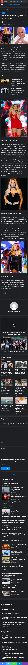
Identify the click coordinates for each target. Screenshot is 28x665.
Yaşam (9, 9)
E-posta (3, 448)
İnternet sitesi (4, 454)
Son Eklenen (14, 475)
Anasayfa (4, 9)
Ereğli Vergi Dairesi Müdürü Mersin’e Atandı (18, 510)
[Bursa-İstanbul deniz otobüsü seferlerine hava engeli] (7, 400)
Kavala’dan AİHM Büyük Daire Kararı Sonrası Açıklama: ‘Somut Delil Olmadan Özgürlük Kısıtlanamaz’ (13, 522)
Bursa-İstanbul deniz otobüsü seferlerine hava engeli (7, 407)
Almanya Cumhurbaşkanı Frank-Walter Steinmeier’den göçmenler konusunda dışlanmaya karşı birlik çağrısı (12, 573)
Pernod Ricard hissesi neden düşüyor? (12, 540)
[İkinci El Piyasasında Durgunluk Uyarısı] (6, 581)
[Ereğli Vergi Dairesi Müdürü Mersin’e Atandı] (6, 512)
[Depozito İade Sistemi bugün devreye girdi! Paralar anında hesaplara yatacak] (6, 497)
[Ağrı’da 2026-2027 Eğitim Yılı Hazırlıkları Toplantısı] (6, 593)
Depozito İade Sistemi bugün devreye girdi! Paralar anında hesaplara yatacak (18, 496)
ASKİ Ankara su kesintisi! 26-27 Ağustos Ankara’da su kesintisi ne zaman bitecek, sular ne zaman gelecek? (13, 566)
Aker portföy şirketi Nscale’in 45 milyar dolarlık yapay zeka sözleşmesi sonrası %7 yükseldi (13, 535)
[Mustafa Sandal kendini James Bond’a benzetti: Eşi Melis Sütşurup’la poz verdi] (7, 364)
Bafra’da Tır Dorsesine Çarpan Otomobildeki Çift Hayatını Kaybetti (18, 559)
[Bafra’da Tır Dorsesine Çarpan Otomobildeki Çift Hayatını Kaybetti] (6, 560)
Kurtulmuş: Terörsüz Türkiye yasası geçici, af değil (18, 545)
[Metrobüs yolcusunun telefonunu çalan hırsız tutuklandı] (6, 489)
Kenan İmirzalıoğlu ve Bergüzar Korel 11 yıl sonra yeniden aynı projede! (17, 90)
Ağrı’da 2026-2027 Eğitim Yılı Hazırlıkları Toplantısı (18, 592)
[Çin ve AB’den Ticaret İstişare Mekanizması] (6, 553)
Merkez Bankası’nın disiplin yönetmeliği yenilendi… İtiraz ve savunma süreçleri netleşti (20, 372)
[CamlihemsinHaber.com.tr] (14, 4)
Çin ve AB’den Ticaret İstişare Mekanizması (17, 551)
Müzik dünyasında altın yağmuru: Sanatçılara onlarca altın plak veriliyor (18, 81)
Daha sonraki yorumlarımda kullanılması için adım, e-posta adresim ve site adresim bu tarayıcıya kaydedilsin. (14, 462)
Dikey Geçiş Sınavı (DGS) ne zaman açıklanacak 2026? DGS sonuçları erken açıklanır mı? (20, 408)
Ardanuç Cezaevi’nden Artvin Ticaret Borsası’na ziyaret (6, 389)
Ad (2, 442)
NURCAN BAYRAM (7, 22)
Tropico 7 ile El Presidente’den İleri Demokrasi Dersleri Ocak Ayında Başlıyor (14, 528)
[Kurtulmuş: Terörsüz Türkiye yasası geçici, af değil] (6, 546)
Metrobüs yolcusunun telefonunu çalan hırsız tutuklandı (17, 489)
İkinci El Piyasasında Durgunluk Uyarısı (16, 580)
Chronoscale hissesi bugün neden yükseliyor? (14, 516)
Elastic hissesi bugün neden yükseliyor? (12, 506)
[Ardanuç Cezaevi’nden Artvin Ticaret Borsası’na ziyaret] (7, 382)
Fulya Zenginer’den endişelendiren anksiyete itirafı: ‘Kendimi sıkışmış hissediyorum (20, 390)
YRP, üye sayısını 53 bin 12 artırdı (10, 483)
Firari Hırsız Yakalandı (7, 479)
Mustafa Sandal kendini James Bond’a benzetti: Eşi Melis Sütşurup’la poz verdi (7, 371)
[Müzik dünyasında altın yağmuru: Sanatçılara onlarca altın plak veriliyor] (5, 81)
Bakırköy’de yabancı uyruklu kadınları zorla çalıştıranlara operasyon (13, 586)
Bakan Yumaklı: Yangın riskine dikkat (11, 502)
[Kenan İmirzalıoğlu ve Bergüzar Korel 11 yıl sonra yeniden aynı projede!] (5, 90)
